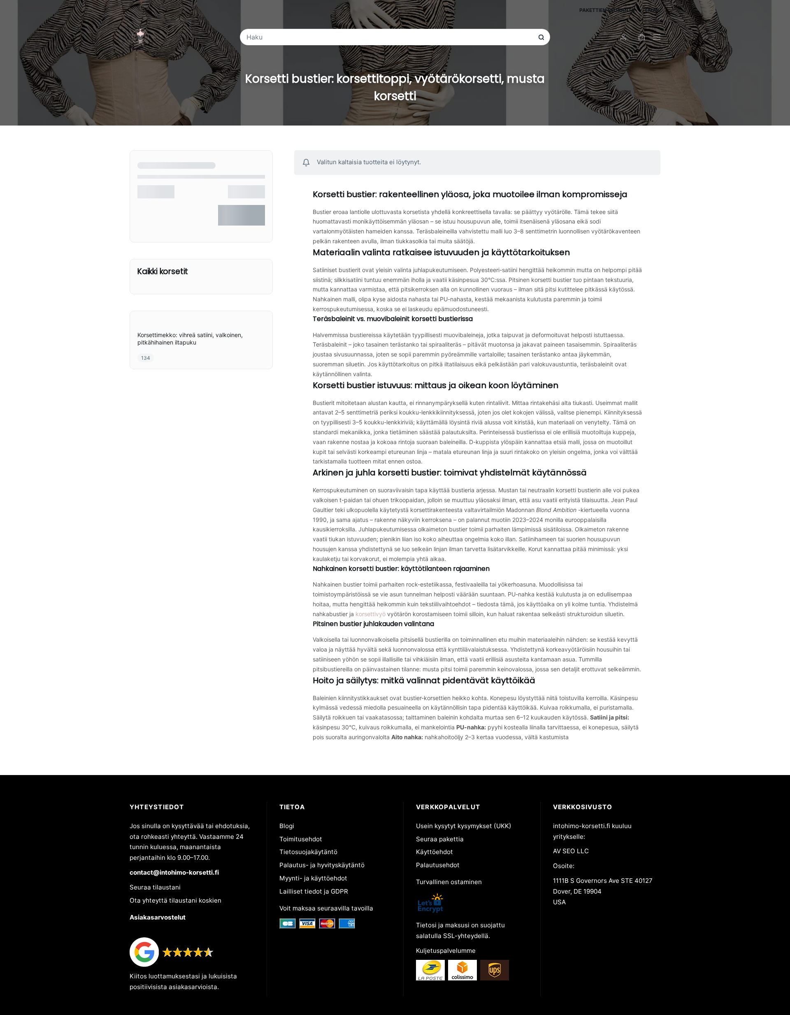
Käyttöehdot (434, 852)
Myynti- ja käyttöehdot (313, 878)
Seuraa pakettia (440, 839)
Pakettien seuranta (607, 10)
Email (652, 10)
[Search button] (541, 37)
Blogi (286, 826)
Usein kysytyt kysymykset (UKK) (463, 826)
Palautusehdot (438, 865)
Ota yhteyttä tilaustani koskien (175, 900)
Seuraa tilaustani (155, 887)
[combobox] (389, 37)
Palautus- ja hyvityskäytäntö (322, 865)
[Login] (623, 37)
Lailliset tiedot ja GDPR (313, 891)
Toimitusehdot (300, 839)
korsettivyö (371, 613)
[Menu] (656, 37)
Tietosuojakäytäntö (308, 852)
